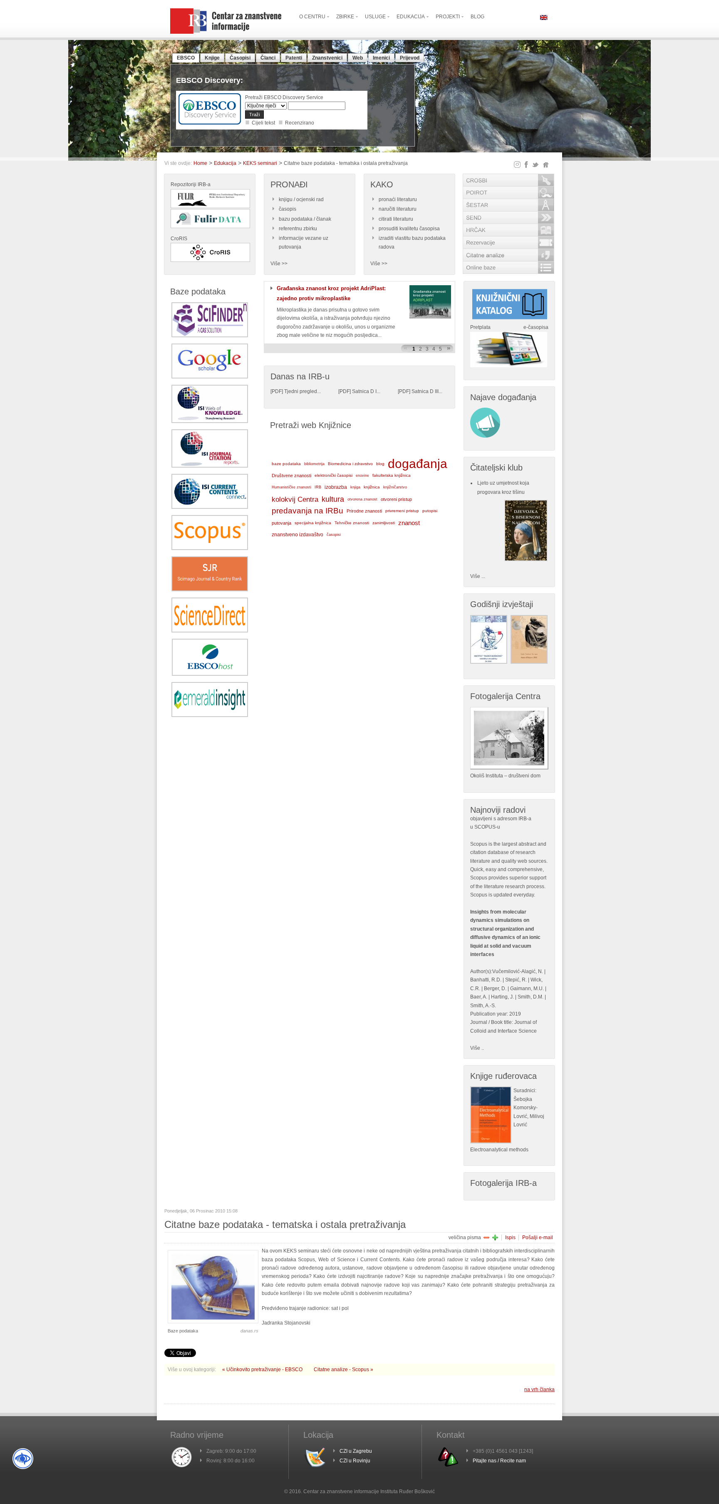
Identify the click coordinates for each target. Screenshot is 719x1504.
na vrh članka (539, 1389)
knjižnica (372, 487)
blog (380, 463)
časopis (287, 209)
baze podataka (286, 463)
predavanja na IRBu (307, 510)
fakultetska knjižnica (391, 475)
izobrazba (336, 487)
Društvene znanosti (291, 475)
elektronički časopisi (333, 475)
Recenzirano (299, 123)
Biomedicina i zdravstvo (350, 463)
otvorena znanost (362, 499)
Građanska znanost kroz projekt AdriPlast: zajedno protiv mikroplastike (331, 293)
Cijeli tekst (263, 123)
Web (357, 58)
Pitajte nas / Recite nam (499, 1461)
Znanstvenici (327, 58)
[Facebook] (526, 164)
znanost (409, 522)
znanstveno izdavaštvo (297, 535)
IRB (318, 487)
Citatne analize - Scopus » (343, 1369)
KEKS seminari (260, 163)
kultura (333, 499)
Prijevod (409, 58)
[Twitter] (535, 164)
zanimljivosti (383, 522)
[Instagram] (517, 164)
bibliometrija (314, 463)
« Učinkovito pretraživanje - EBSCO (263, 1369)
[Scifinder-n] (209, 336)
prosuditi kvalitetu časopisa (409, 229)
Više (475, 1048)
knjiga (355, 487)
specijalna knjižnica (313, 522)
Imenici (381, 58)
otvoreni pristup (396, 499)
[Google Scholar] (209, 377)
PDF (277, 391)
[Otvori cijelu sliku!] (213, 1322)
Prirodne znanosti (364, 510)
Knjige (212, 58)
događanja (417, 464)
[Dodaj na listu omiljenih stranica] (546, 165)
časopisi (334, 535)
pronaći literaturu (398, 199)
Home (200, 163)
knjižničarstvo (395, 487)
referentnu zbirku (298, 229)
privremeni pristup (402, 510)
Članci (268, 58)
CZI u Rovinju (355, 1461)
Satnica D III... (427, 391)
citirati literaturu (396, 219)
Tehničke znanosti (352, 522)
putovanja (281, 522)
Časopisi (240, 58)
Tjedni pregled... (302, 391)
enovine (362, 475)
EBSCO (185, 58)
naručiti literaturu (398, 209)
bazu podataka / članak (305, 219)
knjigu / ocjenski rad (301, 199)
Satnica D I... (366, 391)
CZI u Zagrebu (356, 1451)
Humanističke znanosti (291, 487)
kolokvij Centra (295, 499)
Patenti (294, 58)
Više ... (477, 576)
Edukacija (225, 163)
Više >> (279, 263)
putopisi (429, 510)
